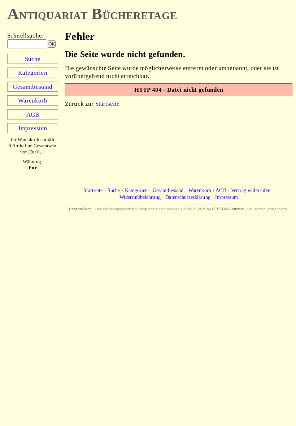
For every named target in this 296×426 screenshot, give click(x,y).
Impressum (32, 128)
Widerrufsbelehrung (140, 197)
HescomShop (80, 209)
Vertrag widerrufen (250, 190)
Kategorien (32, 72)
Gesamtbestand (32, 86)
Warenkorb (32, 100)
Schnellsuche (24, 35)
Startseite (107, 103)
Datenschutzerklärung (187, 197)
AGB (32, 114)
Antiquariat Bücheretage (92, 14)
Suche (33, 58)
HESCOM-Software (228, 209)
